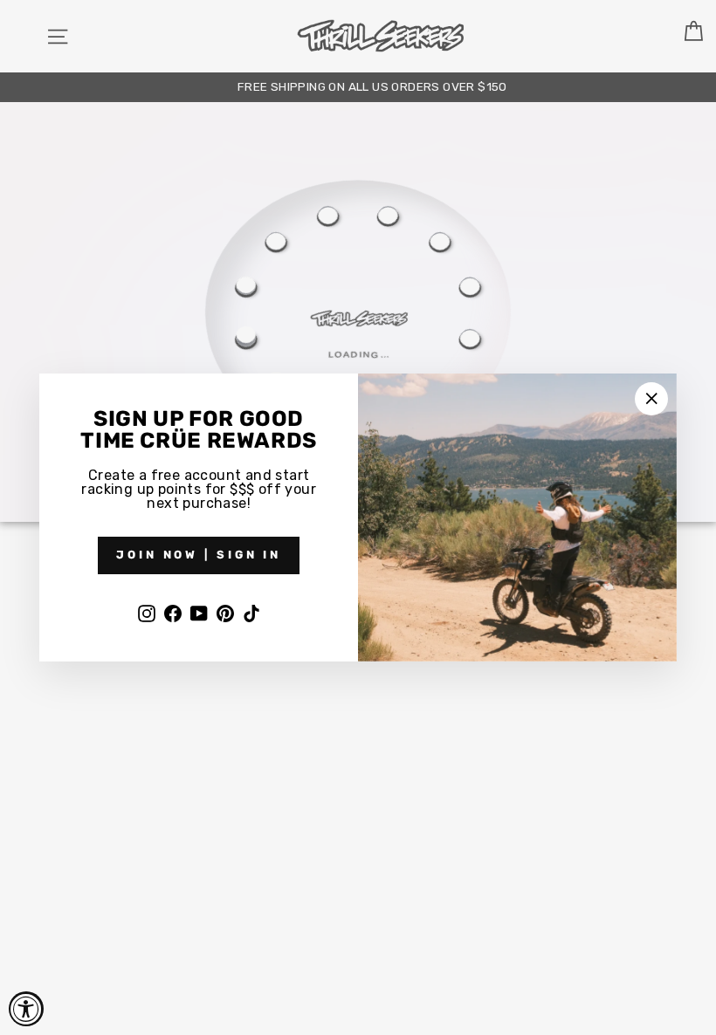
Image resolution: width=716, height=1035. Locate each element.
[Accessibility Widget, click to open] (26, 1008)
